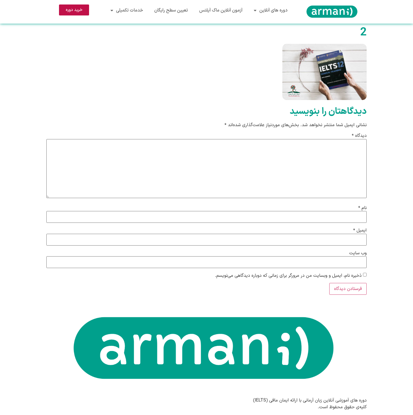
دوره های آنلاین (273, 10)
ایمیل (360, 230)
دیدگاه (359, 135)
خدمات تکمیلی (129, 10)
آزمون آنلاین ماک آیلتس (220, 10)
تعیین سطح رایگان (171, 10)
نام (362, 208)
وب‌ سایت (358, 253)
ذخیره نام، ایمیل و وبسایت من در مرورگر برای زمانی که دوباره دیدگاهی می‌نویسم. (288, 275)
